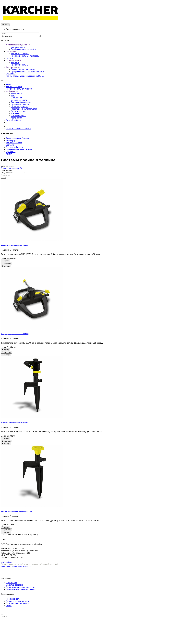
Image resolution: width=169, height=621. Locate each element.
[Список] (13, 166)
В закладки (6, 266)
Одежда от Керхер (14, 147)
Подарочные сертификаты (18, 601)
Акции (9, 606)
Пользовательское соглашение (20, 589)
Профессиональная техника (19, 149)
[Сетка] (11, 166)
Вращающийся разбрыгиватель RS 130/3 (14, 334)
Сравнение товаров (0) (11, 168)
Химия (9, 154)
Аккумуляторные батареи (17, 138)
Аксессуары (11, 140)
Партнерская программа (17, 603)
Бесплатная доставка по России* (17, 566)
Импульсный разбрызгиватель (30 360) (14, 422)
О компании (11, 583)
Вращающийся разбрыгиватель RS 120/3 (14, 245)
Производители (13, 599)
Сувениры (10, 152)
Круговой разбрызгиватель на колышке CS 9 (16, 511)
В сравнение (6, 263)
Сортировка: (6, 170)
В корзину (5, 261)
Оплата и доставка (14, 585)
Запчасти (10, 145)
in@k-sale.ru (6, 562)
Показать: (5, 175)
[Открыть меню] (2, 80)
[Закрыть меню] (2, 614)
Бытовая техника (14, 143)
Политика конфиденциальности (20, 587)
